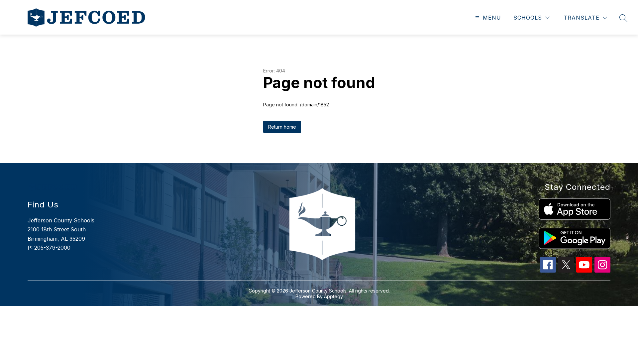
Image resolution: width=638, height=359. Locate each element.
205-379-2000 (52, 247)
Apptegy (333, 296)
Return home (282, 127)
